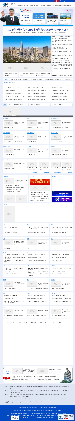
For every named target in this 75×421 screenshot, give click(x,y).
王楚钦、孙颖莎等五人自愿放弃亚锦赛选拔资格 (37, 99)
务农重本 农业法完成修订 (57, 47)
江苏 (26, 396)
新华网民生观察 (6, 146)
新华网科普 (5, 160)
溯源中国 (42, 5)
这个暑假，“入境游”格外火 (33, 154)
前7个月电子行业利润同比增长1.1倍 (59, 232)
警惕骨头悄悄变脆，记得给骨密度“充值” (59, 154)
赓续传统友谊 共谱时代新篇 (25, 20)
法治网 (65, 405)
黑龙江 (19, 398)
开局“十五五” (33, 192)
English (6, 328)
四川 (55, 396)
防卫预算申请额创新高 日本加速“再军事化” (60, 127)
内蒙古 (16, 398)
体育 (51, 3)
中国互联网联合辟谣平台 (43, 401)
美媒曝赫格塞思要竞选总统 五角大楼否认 (60, 96)
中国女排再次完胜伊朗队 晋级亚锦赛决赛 (60, 72)
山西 (18, 396)
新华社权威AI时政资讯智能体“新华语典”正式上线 (47, 382)
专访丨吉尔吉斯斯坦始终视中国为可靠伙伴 (60, 85)
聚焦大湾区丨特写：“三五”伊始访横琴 (12, 185)
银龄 (39, 5)
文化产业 (70, 5)
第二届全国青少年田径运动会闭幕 (58, 321)
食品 (22, 5)
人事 (26, 3)
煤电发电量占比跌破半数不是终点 (11, 302)
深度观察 (6, 176)
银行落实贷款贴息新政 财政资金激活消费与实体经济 (19, 249)
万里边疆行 (33, 196)
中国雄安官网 (36, 401)
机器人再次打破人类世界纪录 (10, 294)
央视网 (26, 405)
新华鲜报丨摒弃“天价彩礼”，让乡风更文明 (36, 260)
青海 (68, 396)
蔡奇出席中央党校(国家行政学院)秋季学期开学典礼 (62, 44)
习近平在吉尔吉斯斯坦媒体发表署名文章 (17, 32)
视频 (62, 3)
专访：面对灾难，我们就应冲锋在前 (65, 62)
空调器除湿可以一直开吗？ (9, 168)
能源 (48, 5)
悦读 (57, 5)
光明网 (50, 405)
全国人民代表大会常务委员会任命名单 (11, 227)
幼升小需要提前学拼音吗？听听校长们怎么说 (37, 230)
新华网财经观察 (6, 132)
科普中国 (58, 401)
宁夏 (11, 398)
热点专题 (32, 176)
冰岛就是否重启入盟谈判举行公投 (58, 99)
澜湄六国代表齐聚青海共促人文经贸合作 (36, 85)
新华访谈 (29, 119)
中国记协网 (50, 401)
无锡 (23, 398)
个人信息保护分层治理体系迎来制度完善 (60, 230)
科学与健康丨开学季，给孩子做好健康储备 (36, 232)
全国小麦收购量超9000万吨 (9, 277)
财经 (29, 3)
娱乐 (53, 5)
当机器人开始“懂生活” (42, 136)
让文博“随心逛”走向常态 (9, 154)
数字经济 (30, 5)
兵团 (21, 398)
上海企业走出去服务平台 (25, 402)
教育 (44, 3)
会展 (50, 5)
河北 (15, 396)
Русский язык (33, 328)
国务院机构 (21, 408)
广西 (48, 396)
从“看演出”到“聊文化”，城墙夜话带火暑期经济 (61, 260)
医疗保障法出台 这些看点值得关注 (59, 48)
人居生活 (24, 5)
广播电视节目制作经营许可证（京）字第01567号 (44, 419)
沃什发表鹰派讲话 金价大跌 (36, 79)
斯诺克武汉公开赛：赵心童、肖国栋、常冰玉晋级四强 (66, 318)
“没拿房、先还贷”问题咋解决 (66, 55)
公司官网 (11, 4)
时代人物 (42, 194)
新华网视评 (5, 119)
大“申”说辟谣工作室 (57, 172)
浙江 (29, 396)
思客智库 (37, 3)
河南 (40, 396)
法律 (68, 3)
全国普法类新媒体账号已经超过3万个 (35, 263)
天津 (13, 396)
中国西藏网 (43, 405)
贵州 (57, 396)
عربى (25, 328)
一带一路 (61, 5)
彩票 (52, 5)
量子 (49, 3)
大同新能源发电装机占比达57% (10, 304)
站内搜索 (66, 1)
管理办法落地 (56, 55)
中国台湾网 (38, 405)
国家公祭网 (55, 401)
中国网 (14, 405)
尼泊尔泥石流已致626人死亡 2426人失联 (59, 87)
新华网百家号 (66, 392)
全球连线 (41, 3)
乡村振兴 (36, 5)
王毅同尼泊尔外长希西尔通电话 (11, 85)
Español (12, 328)
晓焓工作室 (35, 172)
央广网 (47, 405)
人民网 (11, 405)
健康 (57, 3)
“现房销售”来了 (58, 54)
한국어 (46, 328)
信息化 (27, 5)
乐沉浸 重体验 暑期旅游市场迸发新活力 (36, 304)
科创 (47, 3)
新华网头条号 (61, 392)
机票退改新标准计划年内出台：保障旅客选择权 (37, 307)
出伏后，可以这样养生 (56, 253)
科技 (46, 3)
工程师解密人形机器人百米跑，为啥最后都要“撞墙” (62, 227)
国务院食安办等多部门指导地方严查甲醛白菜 (13, 280)
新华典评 (38, 198)
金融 (18, 5)
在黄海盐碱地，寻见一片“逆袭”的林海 (59, 277)
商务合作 (36, 417)
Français (19, 328)
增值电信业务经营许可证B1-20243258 (29, 419)
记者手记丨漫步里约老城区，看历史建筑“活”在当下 (14, 189)
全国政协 (24, 408)
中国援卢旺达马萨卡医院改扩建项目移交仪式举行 (20, 79)
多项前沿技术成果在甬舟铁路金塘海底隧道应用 (14, 99)
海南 (51, 396)
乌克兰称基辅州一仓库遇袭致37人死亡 (59, 93)
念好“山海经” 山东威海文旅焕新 (65, 68)
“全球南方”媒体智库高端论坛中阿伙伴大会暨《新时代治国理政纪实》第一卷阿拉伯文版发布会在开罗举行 (29, 377)
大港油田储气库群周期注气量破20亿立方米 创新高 (14, 96)
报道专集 (69, 10)
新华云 (44, 417)
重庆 (53, 396)
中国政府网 (12, 401)
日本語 (40, 328)
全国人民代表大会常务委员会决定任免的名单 (13, 230)
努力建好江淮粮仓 (63, 20)
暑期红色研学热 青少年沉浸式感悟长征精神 (13, 93)
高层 (22, 3)
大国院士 (47, 194)
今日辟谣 (30, 266)
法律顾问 (33, 417)
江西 (35, 396)
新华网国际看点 (54, 119)
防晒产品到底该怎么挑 (66, 150)
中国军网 (53, 405)
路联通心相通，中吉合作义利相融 (46, 32)
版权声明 (29, 417)
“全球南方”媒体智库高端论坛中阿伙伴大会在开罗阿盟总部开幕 (55, 377)
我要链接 (26, 417)
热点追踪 (29, 146)
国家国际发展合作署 (29, 401)
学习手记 (29, 23)
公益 (59, 5)
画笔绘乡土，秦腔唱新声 (36, 104)
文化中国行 (38, 194)
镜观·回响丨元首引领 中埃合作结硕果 (13, 61)
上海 (24, 396)
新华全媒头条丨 (18, 180)
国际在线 (17, 405)
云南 (59, 396)
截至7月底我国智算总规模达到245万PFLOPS (13, 90)
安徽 (31, 396)
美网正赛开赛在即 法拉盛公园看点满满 (14, 191)
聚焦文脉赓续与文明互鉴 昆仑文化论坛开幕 (20, 385)
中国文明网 (17, 401)
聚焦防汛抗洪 (45, 196)
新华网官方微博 (29, 392)
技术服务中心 (40, 417)
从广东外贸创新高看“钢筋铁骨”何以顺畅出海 (13, 141)
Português (60, 328)
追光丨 (6, 191)
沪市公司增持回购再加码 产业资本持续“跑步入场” (61, 304)
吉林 (22, 396)
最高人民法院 (35, 408)
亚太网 (64, 5)
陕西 (64, 396)
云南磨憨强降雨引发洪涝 (67, 64)
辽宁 (20, 396)
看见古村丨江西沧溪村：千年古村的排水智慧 (60, 280)
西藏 (61, 396)
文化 (53, 3)
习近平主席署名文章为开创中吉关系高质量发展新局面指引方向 (38, 29)
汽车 (20, 5)
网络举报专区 (71, 1)
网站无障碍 (52, 1)
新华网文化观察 (54, 132)
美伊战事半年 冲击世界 (56, 75)
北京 (11, 396)
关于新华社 (28, 1)
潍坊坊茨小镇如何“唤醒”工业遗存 (58, 294)
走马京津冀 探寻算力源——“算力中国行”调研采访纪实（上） (19, 290)
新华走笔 (43, 198)
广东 (46, 396)
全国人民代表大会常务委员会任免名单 (11, 232)
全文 (63, 47)
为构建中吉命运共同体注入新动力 (32, 32)
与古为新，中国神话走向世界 (58, 104)
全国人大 (16, 408)
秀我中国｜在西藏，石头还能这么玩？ (59, 263)
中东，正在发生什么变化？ (66, 75)
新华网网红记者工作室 (32, 160)
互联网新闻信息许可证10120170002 (16, 419)
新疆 (13, 398)
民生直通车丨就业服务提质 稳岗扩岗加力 (13, 87)
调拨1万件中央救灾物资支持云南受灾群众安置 (62, 65)
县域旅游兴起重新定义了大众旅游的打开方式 (37, 302)
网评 (31, 3)
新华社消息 (33, 198)
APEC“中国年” (46, 192)
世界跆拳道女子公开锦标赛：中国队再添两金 (37, 96)
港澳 (33, 3)
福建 (33, 396)
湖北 (42, 396)
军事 (59, 3)
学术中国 (33, 5)
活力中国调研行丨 (55, 68)
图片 (64, 3)
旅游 (46, 5)
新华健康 (53, 146)
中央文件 (70, 3)
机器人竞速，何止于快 (8, 127)
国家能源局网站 (63, 401)
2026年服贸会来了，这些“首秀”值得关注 (60, 58)
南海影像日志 (39, 196)
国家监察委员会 (29, 408)
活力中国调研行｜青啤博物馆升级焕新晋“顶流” (13, 321)
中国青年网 (29, 405)
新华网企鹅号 (12, 394)
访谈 (60, 3)
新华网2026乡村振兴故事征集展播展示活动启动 (61, 274)
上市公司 (67, 5)
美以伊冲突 (42, 200)
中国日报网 (22, 405)
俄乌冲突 (37, 200)
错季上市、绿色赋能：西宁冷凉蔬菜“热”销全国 (37, 90)
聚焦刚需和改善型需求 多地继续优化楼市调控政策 (38, 294)
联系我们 (23, 417)
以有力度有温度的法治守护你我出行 (16, 104)
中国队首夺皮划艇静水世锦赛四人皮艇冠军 (36, 93)
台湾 (35, 3)
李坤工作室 (46, 172)
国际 (28, 3)
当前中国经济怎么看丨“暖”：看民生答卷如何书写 (61, 51)
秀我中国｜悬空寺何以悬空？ (57, 266)
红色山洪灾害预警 (58, 64)
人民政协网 (62, 405)
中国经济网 (34, 405)
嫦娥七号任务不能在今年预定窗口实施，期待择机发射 (67, 169)
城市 (44, 5)
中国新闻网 (57, 405)
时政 (24, 3)
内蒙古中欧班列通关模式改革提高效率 (35, 87)
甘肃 (66, 396)
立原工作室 (70, 172)
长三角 (26, 398)
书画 (55, 3)
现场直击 (56, 62)
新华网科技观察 (30, 132)
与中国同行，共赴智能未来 (33, 141)
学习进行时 (19, 3)
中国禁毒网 (18, 402)
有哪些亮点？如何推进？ (65, 54)
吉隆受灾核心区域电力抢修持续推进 (10, 115)
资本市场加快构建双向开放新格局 (58, 302)
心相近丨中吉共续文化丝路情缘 (60, 32)
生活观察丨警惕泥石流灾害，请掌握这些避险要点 (14, 187)
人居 (28, 286)
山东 (37, 396)
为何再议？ (67, 99)
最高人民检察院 (41, 408)
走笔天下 (47, 198)
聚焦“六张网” (39, 192)
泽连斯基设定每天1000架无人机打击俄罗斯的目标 (53, 79)
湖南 (44, 396)
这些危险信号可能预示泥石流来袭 (39, 266)
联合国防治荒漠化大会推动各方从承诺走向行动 (61, 90)
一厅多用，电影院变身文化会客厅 (58, 141)
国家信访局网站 (13, 402)
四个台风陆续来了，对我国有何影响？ (35, 127)
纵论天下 (33, 200)
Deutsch (53, 328)
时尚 (55, 5)
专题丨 (53, 54)
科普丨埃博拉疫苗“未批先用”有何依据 (12, 194)
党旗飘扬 (33, 194)
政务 (66, 3)
